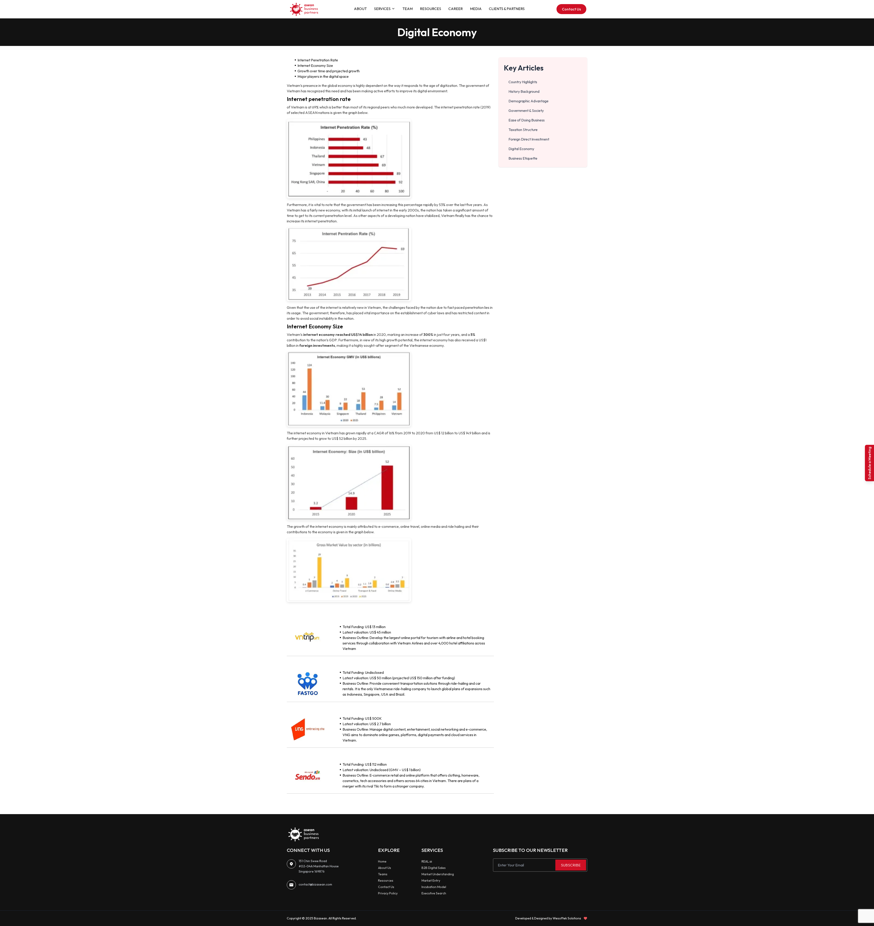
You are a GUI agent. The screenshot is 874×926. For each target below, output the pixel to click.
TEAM (407, 8)
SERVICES (382, 8)
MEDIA (476, 8)
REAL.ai (427, 861)
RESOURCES (430, 8)
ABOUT (360, 8)
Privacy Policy (388, 893)
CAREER (455, 8)
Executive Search (434, 893)
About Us (384, 868)
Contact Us (571, 9)
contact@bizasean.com (315, 884)
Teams (382, 874)
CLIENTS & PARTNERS (507, 8)
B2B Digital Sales (434, 868)
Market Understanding (438, 874)
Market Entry (431, 880)
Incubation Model (434, 887)
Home (382, 861)
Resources (385, 880)
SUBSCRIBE (571, 865)
